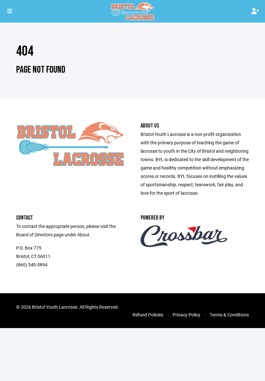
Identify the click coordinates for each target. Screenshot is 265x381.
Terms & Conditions (229, 315)
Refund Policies (147, 315)
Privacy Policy (186, 315)
